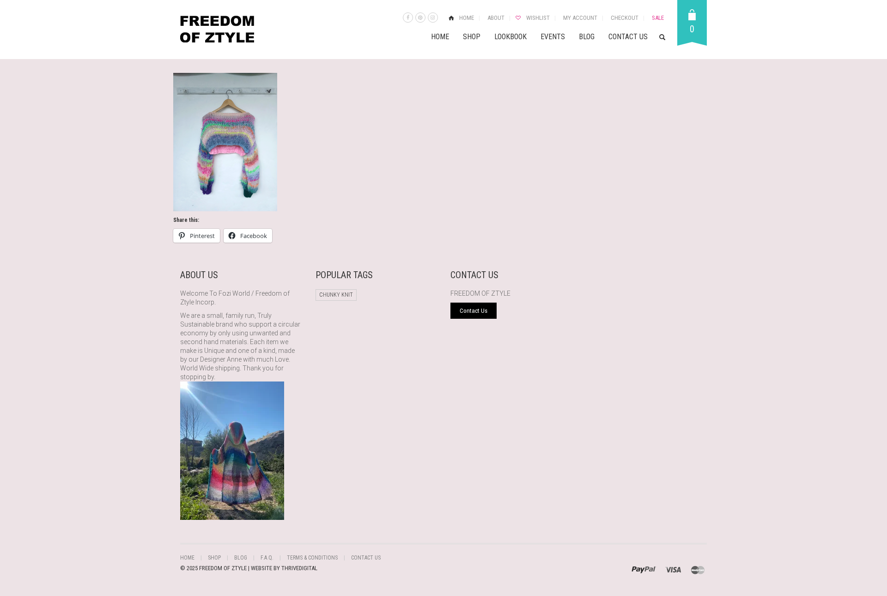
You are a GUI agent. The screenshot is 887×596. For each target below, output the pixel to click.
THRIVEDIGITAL (299, 568)
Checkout (624, 17)
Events (553, 36)
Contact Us (628, 36)
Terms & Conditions (312, 557)
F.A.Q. (267, 557)
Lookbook (510, 36)
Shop (471, 36)
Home (466, 17)
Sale (658, 17)
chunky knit (336, 295)
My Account (580, 17)
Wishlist (538, 17)
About (495, 17)
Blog (587, 36)
